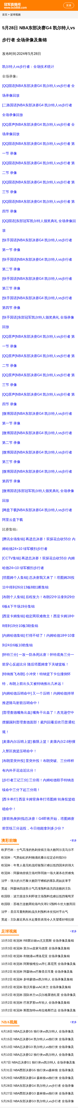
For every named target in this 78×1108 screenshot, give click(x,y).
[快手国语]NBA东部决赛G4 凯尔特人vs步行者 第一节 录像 (37, 245)
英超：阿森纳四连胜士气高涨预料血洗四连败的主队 (36, 888)
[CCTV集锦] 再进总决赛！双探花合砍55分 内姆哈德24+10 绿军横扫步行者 (38, 563)
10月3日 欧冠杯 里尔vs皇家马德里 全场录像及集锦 (35, 948)
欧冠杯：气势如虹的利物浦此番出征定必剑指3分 (34, 857)
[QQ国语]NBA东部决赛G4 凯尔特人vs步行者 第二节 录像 (38, 168)
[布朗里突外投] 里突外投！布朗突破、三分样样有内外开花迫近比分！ (38, 765)
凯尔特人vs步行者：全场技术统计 (28, 66)
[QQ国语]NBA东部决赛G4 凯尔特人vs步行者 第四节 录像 (38, 206)
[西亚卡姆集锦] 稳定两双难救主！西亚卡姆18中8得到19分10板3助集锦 (38, 621)
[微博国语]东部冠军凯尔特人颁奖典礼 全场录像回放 (38, 495)
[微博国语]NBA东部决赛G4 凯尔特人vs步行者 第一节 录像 (37, 418)
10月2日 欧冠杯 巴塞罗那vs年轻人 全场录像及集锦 (35, 1002)
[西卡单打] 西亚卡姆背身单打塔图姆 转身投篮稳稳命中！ (38, 804)
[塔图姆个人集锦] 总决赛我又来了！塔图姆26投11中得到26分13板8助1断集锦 (38, 582)
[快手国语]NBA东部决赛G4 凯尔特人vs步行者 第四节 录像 (37, 302)
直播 (68, 5)
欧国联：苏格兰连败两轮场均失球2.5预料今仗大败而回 (38, 904)
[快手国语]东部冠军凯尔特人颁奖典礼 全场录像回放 (38, 322)
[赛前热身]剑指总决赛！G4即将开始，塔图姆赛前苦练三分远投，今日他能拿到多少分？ (38, 823)
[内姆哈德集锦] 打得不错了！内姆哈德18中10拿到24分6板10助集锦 (38, 640)
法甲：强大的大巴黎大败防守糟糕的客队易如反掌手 (36, 880)
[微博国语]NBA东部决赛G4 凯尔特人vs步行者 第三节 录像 (37, 457)
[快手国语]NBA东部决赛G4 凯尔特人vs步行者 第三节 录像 (37, 283)
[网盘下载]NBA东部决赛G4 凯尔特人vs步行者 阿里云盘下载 (37, 515)
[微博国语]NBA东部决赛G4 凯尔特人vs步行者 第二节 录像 (37, 437)
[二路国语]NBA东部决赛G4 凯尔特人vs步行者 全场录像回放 (37, 110)
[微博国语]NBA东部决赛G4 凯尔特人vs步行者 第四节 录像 (37, 476)
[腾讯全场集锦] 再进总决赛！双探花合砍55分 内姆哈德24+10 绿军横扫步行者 (38, 544)
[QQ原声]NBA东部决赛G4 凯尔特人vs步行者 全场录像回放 (38, 129)
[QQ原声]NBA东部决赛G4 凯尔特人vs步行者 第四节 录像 (38, 399)
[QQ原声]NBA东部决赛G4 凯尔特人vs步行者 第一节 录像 (38, 341)
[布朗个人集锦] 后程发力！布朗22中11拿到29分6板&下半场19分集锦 (38, 601)
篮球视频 (15, 14)
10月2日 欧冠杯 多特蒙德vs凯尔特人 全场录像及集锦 (37, 979)
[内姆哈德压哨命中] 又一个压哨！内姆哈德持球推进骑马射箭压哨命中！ (38, 698)
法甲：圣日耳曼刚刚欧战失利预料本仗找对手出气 (34, 911)
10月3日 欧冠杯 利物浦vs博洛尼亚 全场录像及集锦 (35, 956)
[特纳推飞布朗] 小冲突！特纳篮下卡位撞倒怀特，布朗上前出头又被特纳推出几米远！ (36, 679)
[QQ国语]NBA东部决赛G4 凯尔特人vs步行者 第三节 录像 (38, 187)
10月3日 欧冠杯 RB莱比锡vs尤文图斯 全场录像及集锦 (37, 940)
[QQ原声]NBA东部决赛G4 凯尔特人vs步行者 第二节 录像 (38, 360)
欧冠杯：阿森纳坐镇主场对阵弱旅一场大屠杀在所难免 (37, 873)
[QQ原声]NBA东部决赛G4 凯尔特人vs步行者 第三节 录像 (38, 380)
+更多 (73, 840)
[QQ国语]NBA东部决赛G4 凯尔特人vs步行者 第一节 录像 (38, 148)
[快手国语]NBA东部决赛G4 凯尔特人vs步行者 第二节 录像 (37, 264)
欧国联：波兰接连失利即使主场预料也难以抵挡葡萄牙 (37, 896)
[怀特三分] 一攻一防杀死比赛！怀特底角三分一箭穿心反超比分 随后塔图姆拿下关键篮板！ (38, 659)
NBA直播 (15, 5)
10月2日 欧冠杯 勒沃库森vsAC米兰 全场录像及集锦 (36, 987)
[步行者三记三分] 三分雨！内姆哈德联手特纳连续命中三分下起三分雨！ (38, 785)
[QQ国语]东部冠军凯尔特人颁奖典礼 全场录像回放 (39, 225)
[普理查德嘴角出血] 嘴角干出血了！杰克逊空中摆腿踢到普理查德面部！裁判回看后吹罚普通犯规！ (38, 722)
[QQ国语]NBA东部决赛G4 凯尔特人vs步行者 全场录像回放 (38, 90)
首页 (4, 14)
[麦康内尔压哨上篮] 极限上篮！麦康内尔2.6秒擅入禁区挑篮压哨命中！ (38, 746)
